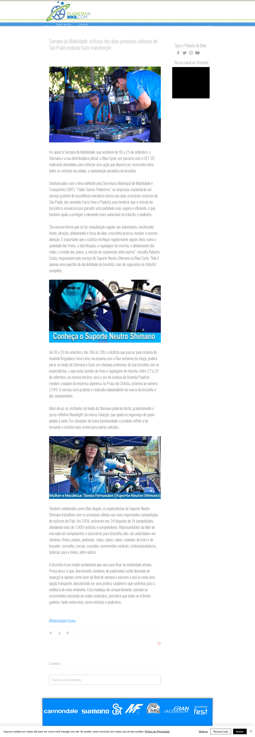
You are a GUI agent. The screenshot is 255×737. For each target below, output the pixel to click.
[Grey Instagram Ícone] (191, 52)
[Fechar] (251, 731)
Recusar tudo (220, 731)
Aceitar (240, 731)
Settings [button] (203, 731)
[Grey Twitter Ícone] (184, 52)
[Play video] (105, 311)
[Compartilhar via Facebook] (50, 633)
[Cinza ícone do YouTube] (197, 52)
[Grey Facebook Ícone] (178, 52)
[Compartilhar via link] (67, 633)
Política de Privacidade (157, 731)
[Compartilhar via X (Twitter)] (59, 633)
